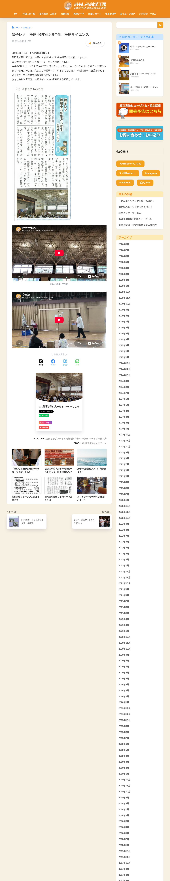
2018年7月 (124, 809)
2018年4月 (124, 827)
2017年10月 (124, 863)
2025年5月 (124, 333)
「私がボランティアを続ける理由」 (137, 201)
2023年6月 (124, 470)
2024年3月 (124, 417)
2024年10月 (124, 375)
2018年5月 (124, 821)
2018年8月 (124, 803)
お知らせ (50, 438)
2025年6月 (124, 327)
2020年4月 (124, 684)
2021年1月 (124, 631)
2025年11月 (124, 298)
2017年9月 (124, 869)
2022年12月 (124, 506)
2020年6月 (124, 672)
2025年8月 (124, 315)
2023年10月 (124, 446)
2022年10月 (124, 518)
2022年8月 (124, 530)
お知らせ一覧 (28, 14)
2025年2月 (124, 351)
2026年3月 (124, 274)
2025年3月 (124, 345)
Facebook (125, 182)
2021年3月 (124, 625)
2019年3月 (124, 762)
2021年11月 (124, 577)
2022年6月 (124, 542)
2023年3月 (124, 488)
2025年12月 (124, 292)
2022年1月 (124, 565)
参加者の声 (110, 14)
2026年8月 (124, 244)
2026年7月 (124, 250)
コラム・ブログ (127, 14)
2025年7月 (124, 321)
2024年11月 (124, 369)
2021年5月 (124, 613)
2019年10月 (124, 720)
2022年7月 (124, 536)
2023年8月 (124, 458)
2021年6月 (124, 607)
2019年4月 (124, 756)
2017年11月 (124, 857)
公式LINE (145, 182)
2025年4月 (124, 339)
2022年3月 (124, 559)
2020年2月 (124, 696)
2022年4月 (124, 553)
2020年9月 (124, 655)
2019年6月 (124, 744)
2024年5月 (124, 405)
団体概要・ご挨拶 (47, 14)
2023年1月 (124, 500)
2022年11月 (124, 512)
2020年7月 (124, 666)
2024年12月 (124, 363)
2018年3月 (124, 833)
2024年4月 (124, 411)
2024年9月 (124, 381)
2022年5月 (124, 547)
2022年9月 (124, 524)
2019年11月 (124, 714)
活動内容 (65, 14)
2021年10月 (124, 583)
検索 (160, 25)
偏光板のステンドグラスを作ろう (135, 207)
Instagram (151, 173)
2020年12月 (124, 637)
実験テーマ (78, 14)
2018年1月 (124, 845)
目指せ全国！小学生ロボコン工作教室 (138, 225)
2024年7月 (124, 393)
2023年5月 (124, 476)
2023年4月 (124, 482)
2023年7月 (124, 464)
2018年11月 (124, 785)
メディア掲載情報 (65, 438)
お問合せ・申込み (147, 14)
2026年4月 (124, 268)
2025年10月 (124, 304)
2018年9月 (124, 797)
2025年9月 (124, 309)
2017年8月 (124, 875)
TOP (16, 14)
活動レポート (94, 14)
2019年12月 (124, 708)
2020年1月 (124, 702)
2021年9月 (124, 589)
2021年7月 (124, 601)
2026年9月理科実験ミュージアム (135, 219)
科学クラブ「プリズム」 (131, 213)
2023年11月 (124, 440)
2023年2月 (124, 494)
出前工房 (102, 438)
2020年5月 (124, 678)
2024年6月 (124, 399)
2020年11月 (124, 643)
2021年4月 (124, 619)
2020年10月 (124, 649)
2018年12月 (124, 780)
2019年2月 (124, 768)
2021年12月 (124, 571)
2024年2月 (124, 423)
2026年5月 (124, 262)
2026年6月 (124, 256)
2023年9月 (124, 452)
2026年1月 (124, 286)
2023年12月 (124, 434)
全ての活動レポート (86, 438)
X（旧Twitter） (127, 173)
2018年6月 (124, 815)
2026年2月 (124, 280)
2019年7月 (124, 738)
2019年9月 (124, 726)
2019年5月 (124, 750)
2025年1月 (124, 357)
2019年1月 (124, 774)
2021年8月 (124, 595)
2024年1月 (124, 428)
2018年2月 (124, 839)
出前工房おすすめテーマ (95, 443)
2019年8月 (124, 732)
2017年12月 (124, 851)
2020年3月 (124, 690)
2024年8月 (124, 387)
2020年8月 (124, 661)
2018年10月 (124, 791)
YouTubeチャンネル (130, 163)
